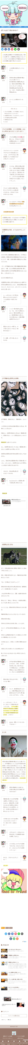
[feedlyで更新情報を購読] (14, 938)
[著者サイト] (11, 938)
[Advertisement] (14, 359)
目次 (12, 108)
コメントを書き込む (14, 1015)
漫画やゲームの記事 (7, 1036)
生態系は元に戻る (9, 119)
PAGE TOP (14, 1026)
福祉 (3, 927)
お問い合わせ (20, 1038)
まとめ (6, 121)
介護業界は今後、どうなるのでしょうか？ (14, 115)
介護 (7, 927)
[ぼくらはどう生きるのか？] (9, 49)
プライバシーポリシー (8, 1038)
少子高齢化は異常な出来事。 (11, 117)
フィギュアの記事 (20, 1036)
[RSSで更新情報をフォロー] (17, 938)
